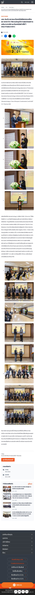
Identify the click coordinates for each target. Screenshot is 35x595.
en (28, 2)
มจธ (6, 456)
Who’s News (11, 7)
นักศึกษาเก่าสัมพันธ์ (17, 567)
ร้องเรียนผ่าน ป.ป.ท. (17, 578)
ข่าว (6, 7)
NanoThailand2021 (12, 456)
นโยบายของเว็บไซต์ (9, 590)
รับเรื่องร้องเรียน (17, 571)
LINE (14, 36)
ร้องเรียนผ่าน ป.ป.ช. (17, 575)
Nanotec (19, 456)
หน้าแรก (2, 7)
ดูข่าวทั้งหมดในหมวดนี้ (8, 460)
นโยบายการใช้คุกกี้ (17, 590)
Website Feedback (26, 590)
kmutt (2, 456)
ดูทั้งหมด (30, 484)
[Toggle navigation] (32, 2)
